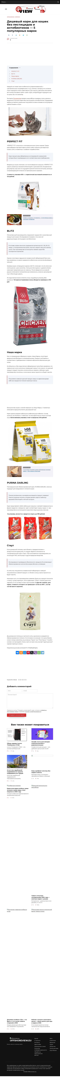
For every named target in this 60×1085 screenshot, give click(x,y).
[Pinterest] (28, 652)
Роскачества (17, 98)
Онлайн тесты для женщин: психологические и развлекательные (40, 743)
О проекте (37, 1040)
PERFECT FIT (15, 71)
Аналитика (53, 1040)
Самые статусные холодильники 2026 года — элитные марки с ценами (40, 897)
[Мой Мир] (24, 652)
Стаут (13, 81)
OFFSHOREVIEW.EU (20, 1040)
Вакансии (52, 1042)
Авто (51, 1038)
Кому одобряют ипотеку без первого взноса (40, 771)
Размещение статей (40, 1046)
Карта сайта (37, 1044)
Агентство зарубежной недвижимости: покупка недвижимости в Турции (15, 771)
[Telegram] (42, 652)
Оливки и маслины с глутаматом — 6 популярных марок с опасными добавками (38, 218)
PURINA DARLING (16, 78)
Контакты (37, 1042)
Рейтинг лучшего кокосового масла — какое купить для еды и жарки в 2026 (41, 1021)
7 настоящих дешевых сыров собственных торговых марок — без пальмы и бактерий (36, 470)
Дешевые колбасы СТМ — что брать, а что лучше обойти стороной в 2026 (17, 1021)
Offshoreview (10, 17)
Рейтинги (17, 17)
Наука (51, 1044)
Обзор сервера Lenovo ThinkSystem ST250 (14, 744)
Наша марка (15, 76)
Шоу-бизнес (53, 1050)
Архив (36, 1038)
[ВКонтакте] (17, 652)
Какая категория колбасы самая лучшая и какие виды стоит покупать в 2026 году (17, 790)
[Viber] (35, 652)
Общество (53, 1046)
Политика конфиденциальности (40, 1049)
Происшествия (54, 1048)
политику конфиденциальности (33, 711)
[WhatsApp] (39, 652)
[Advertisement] (30, 55)
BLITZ (13, 74)
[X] (31, 652)
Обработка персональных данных (38, 1053)
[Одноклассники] (21, 652)
